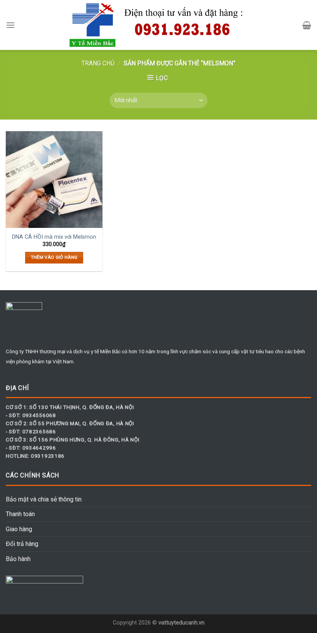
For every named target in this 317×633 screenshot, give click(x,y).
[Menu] (10, 24)
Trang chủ (98, 63)
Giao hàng (19, 529)
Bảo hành (18, 559)
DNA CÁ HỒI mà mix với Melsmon (54, 237)
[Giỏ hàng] (306, 25)
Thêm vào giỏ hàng (54, 257)
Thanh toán (20, 514)
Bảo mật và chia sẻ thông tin (44, 499)
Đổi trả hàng (22, 543)
